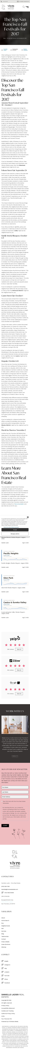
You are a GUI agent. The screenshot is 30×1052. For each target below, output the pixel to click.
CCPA (3, 1016)
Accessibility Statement (8, 1008)
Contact (3, 939)
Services (3, 931)
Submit (5, 825)
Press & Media (5, 941)
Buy (2, 923)
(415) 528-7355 (5, 886)
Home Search (5, 920)
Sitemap (3, 947)
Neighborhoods (5, 925)
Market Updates (25, 50)
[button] (28, 517)
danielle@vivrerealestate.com (9, 889)
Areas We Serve (5, 944)
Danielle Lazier (5, 50)
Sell (2, 928)
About (3, 917)
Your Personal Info (6, 1018)
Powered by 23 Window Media (9, 1021)
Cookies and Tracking (7, 1010)
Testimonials (5, 936)
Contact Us (15, 756)
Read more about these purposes (11, 527)
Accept (15, 529)
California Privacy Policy (8, 1013)
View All (19, 649)
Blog (4, 38)
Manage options (15, 533)
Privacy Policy (5, 1005)
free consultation (19, 504)
